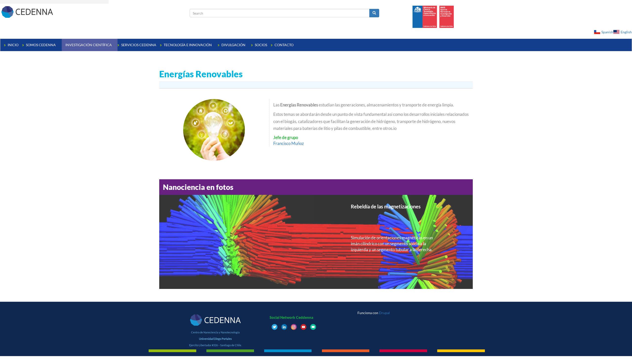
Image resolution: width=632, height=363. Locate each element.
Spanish (607, 32)
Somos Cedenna (41, 45)
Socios (261, 45)
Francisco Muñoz (288, 143)
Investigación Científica (89, 45)
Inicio (13, 45)
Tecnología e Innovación (188, 45)
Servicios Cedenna (138, 45)
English (626, 32)
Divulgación (233, 45)
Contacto (284, 45)
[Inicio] (95, 12)
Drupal (384, 313)
